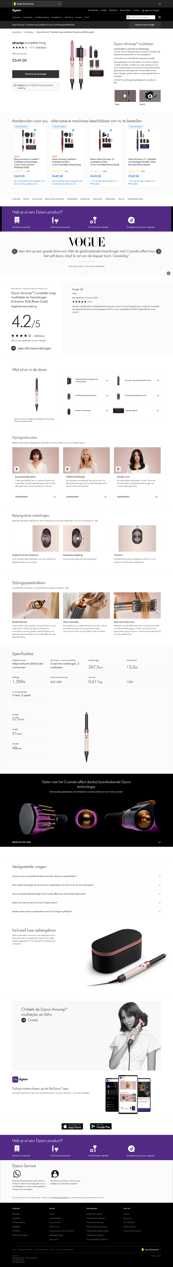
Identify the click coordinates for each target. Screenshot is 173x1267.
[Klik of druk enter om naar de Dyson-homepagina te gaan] (16, 10)
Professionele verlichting (94, 1235)
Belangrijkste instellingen (54, 199)
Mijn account (53, 1239)
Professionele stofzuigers (95, 1222)
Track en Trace (54, 1227)
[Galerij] (150, 96)
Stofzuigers (16, 17)
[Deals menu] (90, 17)
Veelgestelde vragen (135, 199)
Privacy (14, 1249)
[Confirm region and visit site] (160, 4)
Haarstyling (28, 17)
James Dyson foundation (132, 1231)
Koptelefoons (57, 17)
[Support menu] (83, 17)
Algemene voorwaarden (25, 1249)
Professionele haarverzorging (96, 1227)
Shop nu (121, 199)
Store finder (113, 10)
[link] (31, 348)
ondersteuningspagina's (59, 1198)
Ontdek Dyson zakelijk (94, 1214)
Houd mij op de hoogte (144, 25)
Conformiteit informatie (41, 1249)
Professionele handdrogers (95, 1218)
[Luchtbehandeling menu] (50, 17)
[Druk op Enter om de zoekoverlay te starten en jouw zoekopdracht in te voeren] (140, 17)
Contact (136, 10)
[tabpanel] (86, 254)
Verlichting (69, 17)
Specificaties (97, 199)
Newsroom (127, 1218)
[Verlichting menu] (74, 17)
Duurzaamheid (129, 1222)
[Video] (125, 96)
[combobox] (37, 3)
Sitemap (58, 1249)
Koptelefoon (16, 1227)
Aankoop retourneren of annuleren (61, 1231)
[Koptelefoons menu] (63, 17)
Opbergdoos (110, 199)
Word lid (126, 1214)
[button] (168, 273)
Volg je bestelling (55, 1218)
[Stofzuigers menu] (22, 17)
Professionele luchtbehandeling (97, 1231)
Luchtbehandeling (42, 17)
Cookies (52, 1249)
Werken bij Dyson (130, 1227)
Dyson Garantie (54, 1222)
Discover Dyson (125, 10)
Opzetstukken (72, 199)
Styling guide (37, 199)
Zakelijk (103, 10)
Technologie (85, 199)
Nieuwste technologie (19, 1235)
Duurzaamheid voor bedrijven (97, 1239)
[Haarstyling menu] (33, 17)
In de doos (16, 199)
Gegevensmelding (68, 1249)
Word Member (93, 10)
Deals (87, 17)
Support (79, 17)
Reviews (26, 199)
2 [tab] (87, 272)
